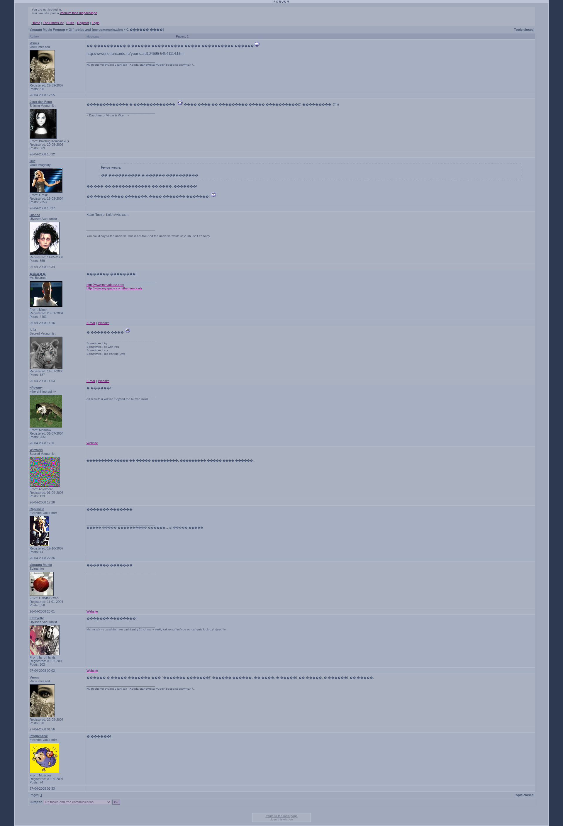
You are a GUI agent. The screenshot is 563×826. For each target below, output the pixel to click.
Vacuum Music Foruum (47, 29)
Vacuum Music (41, 565)
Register (83, 23)
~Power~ (36, 387)
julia (33, 329)
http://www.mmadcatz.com (105, 284)
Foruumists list (53, 23)
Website (103, 323)
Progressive (39, 736)
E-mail (91, 323)
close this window (281, 819)
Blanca (35, 215)
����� (38, 274)
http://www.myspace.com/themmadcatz (115, 288)
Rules (70, 23)
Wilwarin (36, 450)
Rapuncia (37, 509)
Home (36, 23)
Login (95, 23)
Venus (34, 43)
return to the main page (282, 815)
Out (32, 161)
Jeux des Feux (41, 102)
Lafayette (37, 618)
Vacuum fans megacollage (78, 13)
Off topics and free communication (96, 29)
